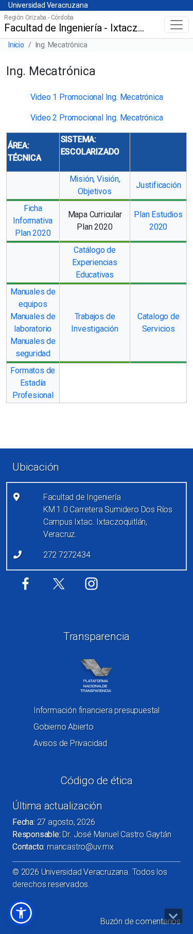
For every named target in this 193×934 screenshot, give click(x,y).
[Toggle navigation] (176, 24)
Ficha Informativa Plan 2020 (32, 220)
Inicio (16, 45)
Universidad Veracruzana (47, 5)
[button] (21, 913)
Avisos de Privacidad (70, 743)
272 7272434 (67, 555)
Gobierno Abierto (63, 727)
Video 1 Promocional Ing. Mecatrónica (96, 97)
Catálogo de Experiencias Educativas (94, 262)
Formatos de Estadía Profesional (32, 383)
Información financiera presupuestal (96, 710)
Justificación (158, 185)
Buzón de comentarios (140, 921)
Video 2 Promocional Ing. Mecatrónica (96, 118)
